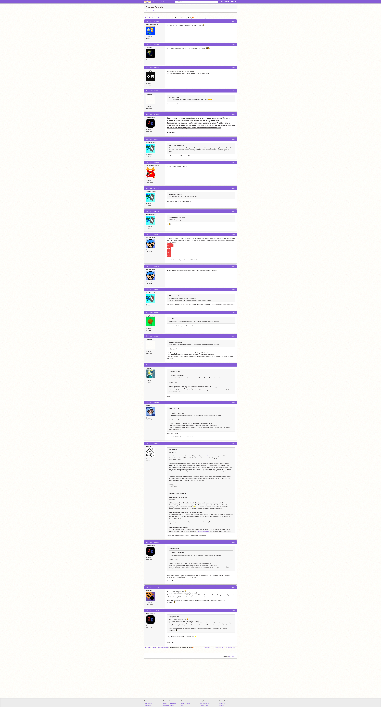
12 (224, 18)
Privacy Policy (204, 705)
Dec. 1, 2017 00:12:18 (152, 21)
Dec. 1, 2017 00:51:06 (152, 266)
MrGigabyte (149, 71)
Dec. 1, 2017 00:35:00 (152, 68)
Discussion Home (151, 11)
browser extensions (212, 456)
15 (230, 18)
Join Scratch (224, 1)
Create (155, 2)
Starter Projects (185, 703)
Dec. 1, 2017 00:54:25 (152, 365)
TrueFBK (148, 368)
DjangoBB (232, 656)
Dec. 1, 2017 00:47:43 (152, 188)
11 (223, 18)
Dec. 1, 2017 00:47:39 (152, 162)
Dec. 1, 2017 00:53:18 (152, 313)
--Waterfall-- (149, 94)
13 (226, 18)
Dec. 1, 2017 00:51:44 (152, 289)
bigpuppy (149, 590)
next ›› (235, 18)
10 (221, 18)
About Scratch (148, 703)
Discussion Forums (150, 18)
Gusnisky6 (149, 48)
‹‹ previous (207, 18)
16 (231, 18)
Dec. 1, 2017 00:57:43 (152, 443)
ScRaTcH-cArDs (150, 142)
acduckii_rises (150, 238)
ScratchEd (222, 703)
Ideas (170, 2)
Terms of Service (205, 703)
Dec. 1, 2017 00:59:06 (152, 542)
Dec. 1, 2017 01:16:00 (152, 587)
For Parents (147, 705)
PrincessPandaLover (152, 166)
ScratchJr (221, 705)
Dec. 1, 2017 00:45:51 (152, 139)
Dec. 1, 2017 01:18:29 (152, 610)
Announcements (163, 18)
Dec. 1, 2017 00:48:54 (152, 211)
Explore (163, 2)
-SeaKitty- (149, 447)
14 (228, 18)
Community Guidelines (169, 703)
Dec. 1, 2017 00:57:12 (152, 403)
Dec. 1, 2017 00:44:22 (152, 114)
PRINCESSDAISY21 (152, 24)
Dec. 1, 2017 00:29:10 (152, 44)
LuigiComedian (150, 316)
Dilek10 (148, 406)
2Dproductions (150, 117)
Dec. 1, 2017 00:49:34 (152, 234)
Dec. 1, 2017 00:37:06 (152, 91)
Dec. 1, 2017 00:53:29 (152, 336)
